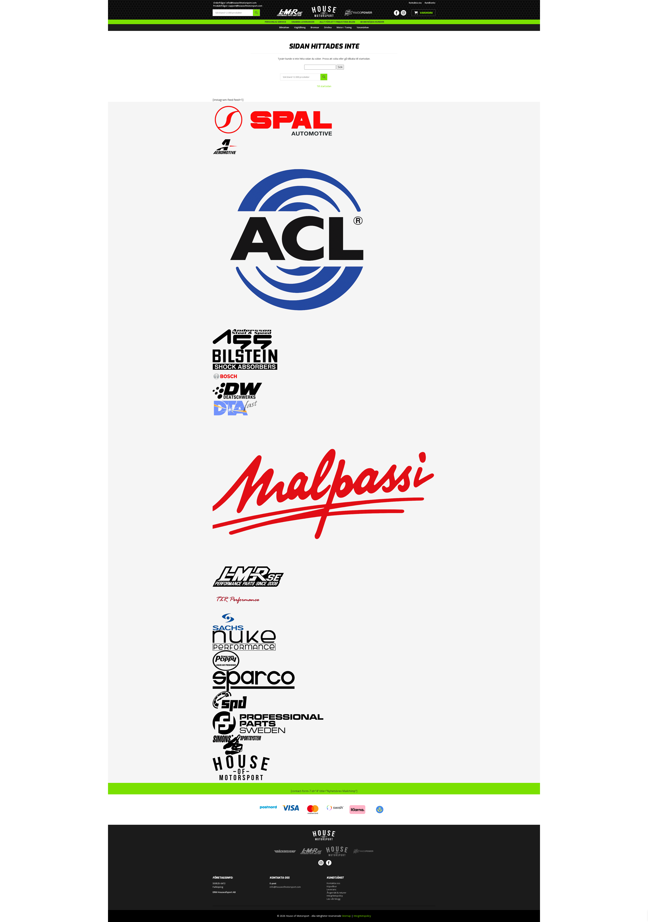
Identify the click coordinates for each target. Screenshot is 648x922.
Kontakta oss (415, 2)
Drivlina (328, 27)
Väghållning (300, 27)
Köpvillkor (332, 886)
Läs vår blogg (333, 898)
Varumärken (363, 27)
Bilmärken (284, 27)
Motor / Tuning (344, 27)
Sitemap (346, 915)
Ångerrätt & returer (336, 892)
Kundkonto (430, 2)
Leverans (331, 889)
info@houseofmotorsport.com (285, 886)
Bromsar (315, 27)
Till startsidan (324, 86)
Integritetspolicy (335, 895)
